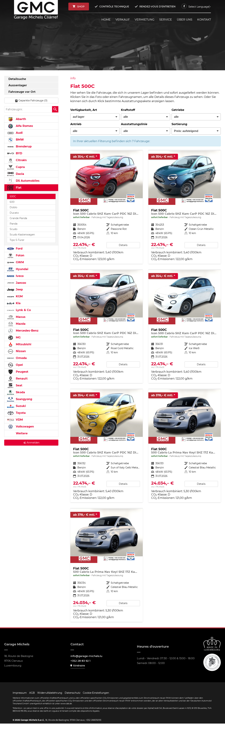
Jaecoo (20, 282)
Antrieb (75, 124)
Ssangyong (23, 399)
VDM (19, 419)
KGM (19, 296)
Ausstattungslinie (134, 124)
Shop (81, 6)
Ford (18, 248)
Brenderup (23, 146)
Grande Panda (18, 218)
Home (106, 19)
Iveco (19, 276)
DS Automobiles (27, 180)
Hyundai (21, 269)
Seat (18, 385)
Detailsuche (17, 79)
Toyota (20, 412)
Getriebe (178, 110)
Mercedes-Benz (26, 330)
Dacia (19, 174)
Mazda (20, 323)
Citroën (21, 160)
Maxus (20, 317)
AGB (32, 692)
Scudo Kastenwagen (22, 234)
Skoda (20, 392)
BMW (19, 139)
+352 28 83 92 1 (80, 660)
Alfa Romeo (24, 126)
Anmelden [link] (33, 442)
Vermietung (144, 19)
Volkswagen (24, 426)
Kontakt (204, 19)
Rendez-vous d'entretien (157, 6)
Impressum (20, 692)
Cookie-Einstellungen (96, 692)
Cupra (20, 167)
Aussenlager (17, 85)
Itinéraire (79, 665)
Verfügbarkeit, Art (83, 110)
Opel (19, 365)
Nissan (20, 351)
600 (12, 201)
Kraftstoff (128, 110)
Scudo (13, 229)
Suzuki (20, 406)
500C (13, 196)
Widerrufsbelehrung (49, 692)
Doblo (13, 207)
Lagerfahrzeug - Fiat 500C (106, 207)
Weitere (21, 433)
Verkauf (122, 19)
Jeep (19, 289)
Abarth (20, 119)
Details (123, 245)
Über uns (184, 19)
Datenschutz (72, 692)
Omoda (21, 358)
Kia (18, 303)
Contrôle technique (114, 6)
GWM (19, 262)
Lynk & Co (23, 310)
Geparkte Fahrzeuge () (32, 100)
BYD (18, 153)
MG (18, 337)
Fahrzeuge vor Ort (22, 91)
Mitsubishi (23, 344)
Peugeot (21, 371)
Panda (13, 223)
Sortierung (179, 124)
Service (165, 19)
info (73, 78)
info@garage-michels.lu (86, 656)
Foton (19, 255)
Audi (19, 132)
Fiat (18, 187)
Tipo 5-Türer (17, 240)
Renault (21, 378)
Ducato (14, 212)
